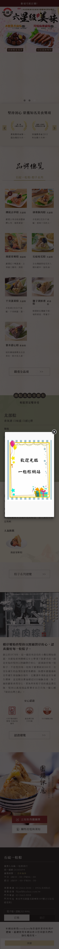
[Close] (54, 432)
